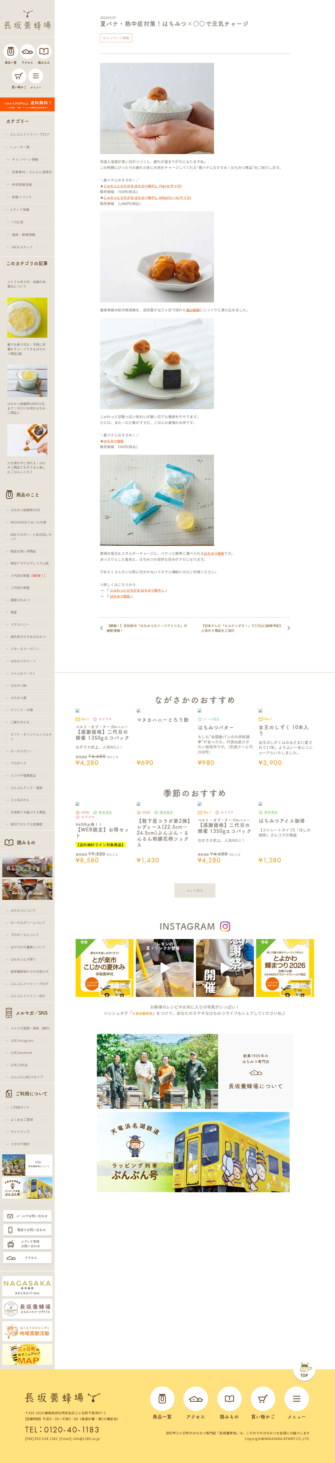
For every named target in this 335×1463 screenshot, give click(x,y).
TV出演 (17, 222)
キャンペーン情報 (25, 159)
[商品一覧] (10, 51)
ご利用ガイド (20, 1107)
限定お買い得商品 (23, 551)
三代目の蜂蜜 (28, 575)
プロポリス (18, 763)
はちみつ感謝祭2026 (25, 510)
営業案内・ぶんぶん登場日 (32, 172)
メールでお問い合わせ (32, 1216)
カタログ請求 (20, 1144)
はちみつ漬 (18, 697)
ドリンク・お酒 (21, 709)
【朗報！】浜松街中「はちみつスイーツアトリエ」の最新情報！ (147, 628)
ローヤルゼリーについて (28, 922)
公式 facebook (21, 1052)
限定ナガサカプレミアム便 (29, 563)
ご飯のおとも (20, 722)
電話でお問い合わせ (31, 1229)
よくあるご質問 (21, 1119)
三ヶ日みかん (20, 799)
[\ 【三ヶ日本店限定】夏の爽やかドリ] (165, 968)
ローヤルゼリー (21, 751)
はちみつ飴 (18, 685)
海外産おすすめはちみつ (28, 636)
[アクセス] (27, 51)
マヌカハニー (20, 624)
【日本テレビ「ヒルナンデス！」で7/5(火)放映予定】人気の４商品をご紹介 (242, 628)
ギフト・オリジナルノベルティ (31, 736)
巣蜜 (13, 612)
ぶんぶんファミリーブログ (29, 134)
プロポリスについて (24, 934)
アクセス (31, 1257)
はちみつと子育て (23, 959)
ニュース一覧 (19, 146)
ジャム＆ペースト (23, 673)
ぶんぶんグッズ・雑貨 (26, 787)
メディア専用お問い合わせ (30, 1244)
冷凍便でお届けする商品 (28, 812)
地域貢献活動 (22, 184)
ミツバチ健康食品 (23, 775)
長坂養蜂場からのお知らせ (29, 971)
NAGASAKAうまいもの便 (28, 522)
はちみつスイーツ (23, 661)
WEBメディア (22, 247)
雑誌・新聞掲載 (23, 234)
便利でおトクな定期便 (26, 824)
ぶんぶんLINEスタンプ (26, 1077)
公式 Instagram (22, 1040)
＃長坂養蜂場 (142, 1013)
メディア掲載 (19, 209)
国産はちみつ (20, 600)
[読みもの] (44, 51)
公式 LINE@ (19, 1065)
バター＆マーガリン (24, 648)
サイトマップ (20, 1131)
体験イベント (22, 197)
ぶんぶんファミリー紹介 (28, 995)
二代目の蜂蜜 (20, 587)
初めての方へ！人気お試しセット (31, 536)
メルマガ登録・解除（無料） (31, 1028)
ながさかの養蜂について (28, 947)
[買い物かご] (19, 76)
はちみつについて (23, 910)
